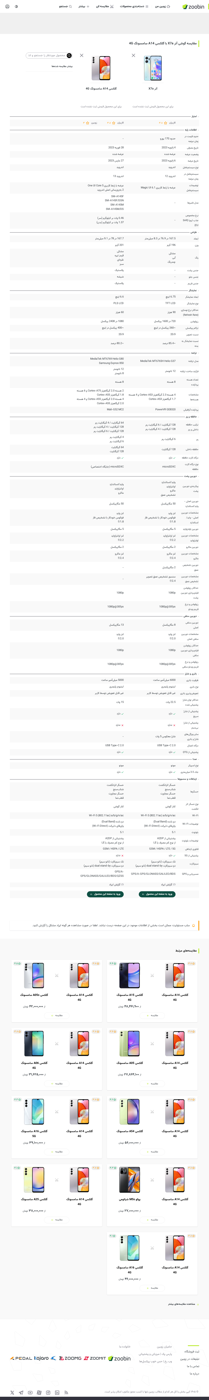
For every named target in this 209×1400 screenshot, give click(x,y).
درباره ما (194, 1373)
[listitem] (152, 991)
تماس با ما (193, 1366)
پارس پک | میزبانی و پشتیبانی (155, 1354)
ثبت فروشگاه (192, 1351)
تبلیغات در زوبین (189, 1359)
